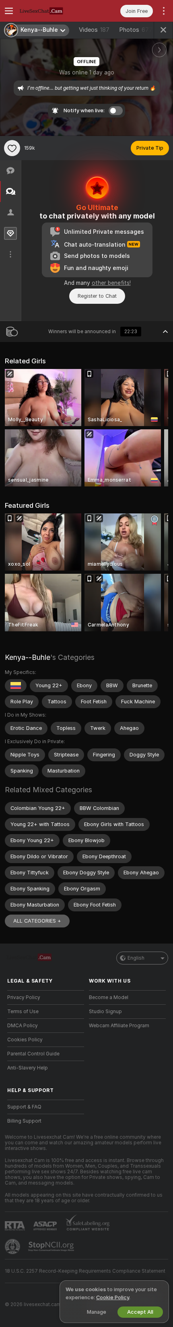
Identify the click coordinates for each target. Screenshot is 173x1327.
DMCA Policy (22, 1025)
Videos (94, 29)
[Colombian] (16, 685)
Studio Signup (105, 1011)
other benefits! (111, 283)
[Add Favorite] (12, 148)
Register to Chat (97, 296)
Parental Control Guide (33, 1054)
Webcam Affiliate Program (119, 1025)
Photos (135, 29)
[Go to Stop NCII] (52, 1246)
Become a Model (108, 997)
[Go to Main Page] (52, 10)
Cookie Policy (112, 1297)
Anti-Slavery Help (27, 1068)
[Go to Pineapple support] (13, 1246)
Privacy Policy (23, 997)
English (136, 958)
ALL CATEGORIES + (37, 921)
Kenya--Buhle (27, 657)
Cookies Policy (25, 1040)
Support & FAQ (24, 1107)
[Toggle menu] (9, 11)
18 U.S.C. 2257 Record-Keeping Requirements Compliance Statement (85, 1271)
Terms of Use (23, 1011)
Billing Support (24, 1121)
